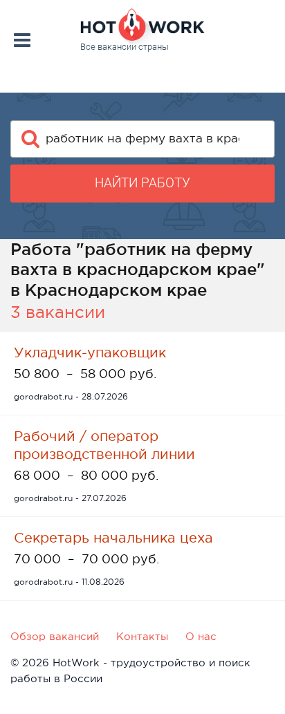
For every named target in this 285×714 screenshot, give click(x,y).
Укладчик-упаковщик (90, 352)
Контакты (142, 636)
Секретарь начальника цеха (113, 537)
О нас (201, 636)
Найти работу (142, 183)
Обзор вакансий (54, 636)
